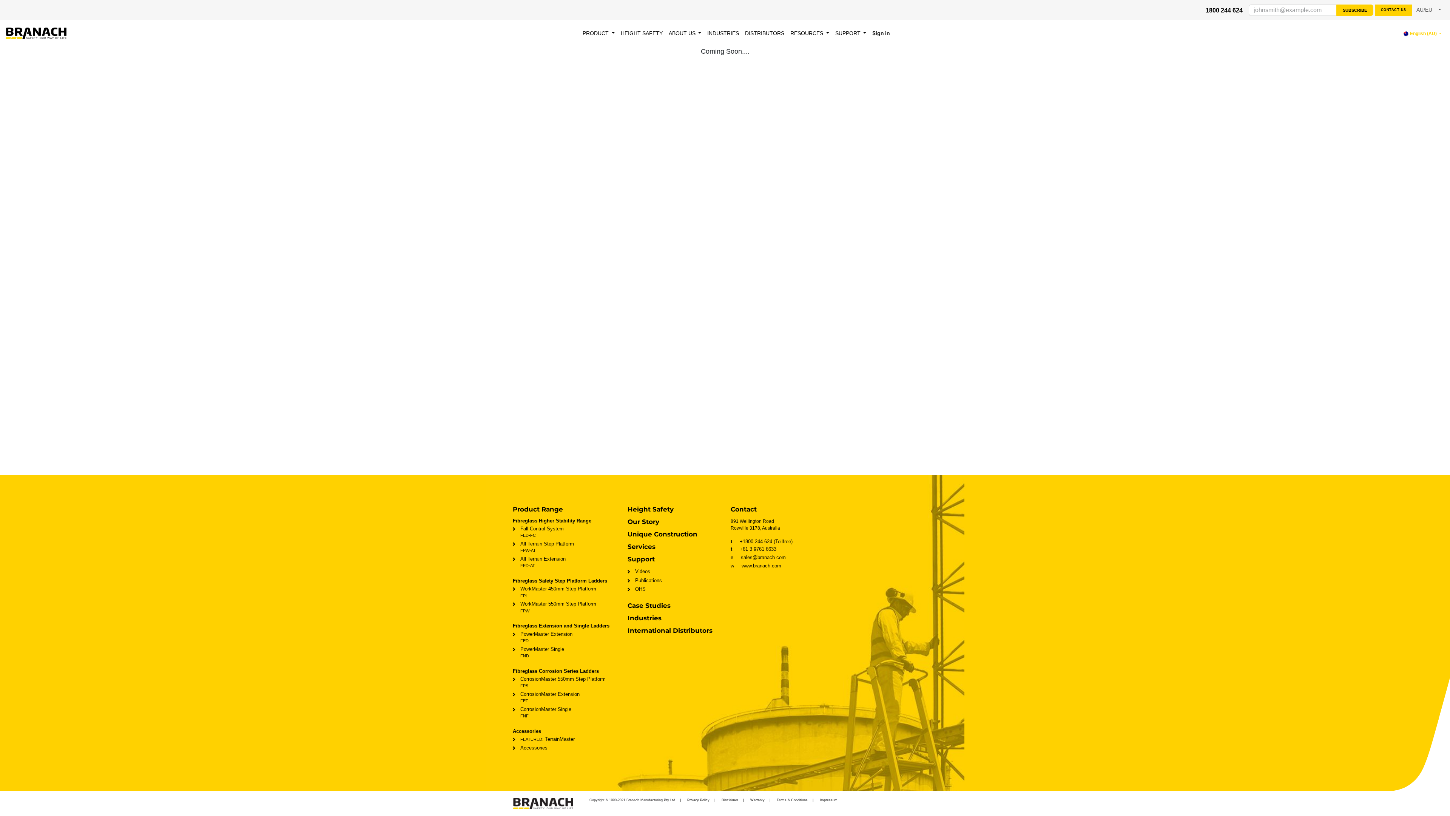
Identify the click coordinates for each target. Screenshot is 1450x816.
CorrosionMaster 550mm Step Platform (563, 682)
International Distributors (670, 630)
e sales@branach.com (760, 557)
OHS (640, 589)
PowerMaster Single (542, 652)
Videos (642, 571)
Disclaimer (730, 800)
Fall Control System (542, 532)
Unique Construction (662, 534)
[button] (1428, 10)
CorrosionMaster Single (545, 712)
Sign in (881, 33)
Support (641, 559)
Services (642, 546)
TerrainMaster (547, 739)
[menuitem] (599, 33)
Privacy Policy (698, 800)
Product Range (538, 509)
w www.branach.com (756, 566)
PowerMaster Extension (546, 637)
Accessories (534, 748)
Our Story (643, 521)
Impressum (829, 800)
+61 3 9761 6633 (753, 549)
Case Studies (649, 605)
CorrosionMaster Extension (550, 697)
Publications (648, 580)
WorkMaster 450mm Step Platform (558, 592)
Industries (645, 618)
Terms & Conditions (792, 800)
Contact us (1393, 10)
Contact (744, 509)
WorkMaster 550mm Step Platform (558, 607)
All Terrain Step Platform (547, 547)
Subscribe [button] (1355, 10)
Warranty (757, 800)
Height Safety (651, 509)
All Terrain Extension (543, 562)
